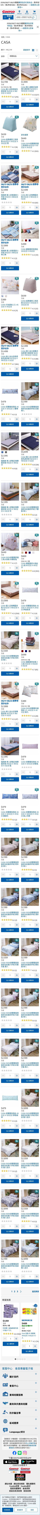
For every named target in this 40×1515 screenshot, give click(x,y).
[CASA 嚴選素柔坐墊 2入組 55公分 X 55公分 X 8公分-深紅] (22, 651)
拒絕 (32, 1510)
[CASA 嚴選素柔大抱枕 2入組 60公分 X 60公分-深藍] (29, 552)
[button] (34, 17)
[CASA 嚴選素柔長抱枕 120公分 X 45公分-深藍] (29, 240)
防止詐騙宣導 (30, 1443)
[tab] (20, 1376)
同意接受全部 (8, 1510)
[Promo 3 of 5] (20, 1359)
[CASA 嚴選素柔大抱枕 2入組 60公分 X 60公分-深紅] (26, 552)
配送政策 (27, 1491)
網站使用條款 (19, 1484)
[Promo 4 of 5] (22, 1359)
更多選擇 (24, 135)
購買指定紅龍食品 (25, 2)
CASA (8, 37)
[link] (10, 79)
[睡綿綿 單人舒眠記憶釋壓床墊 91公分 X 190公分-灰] (6, 452)
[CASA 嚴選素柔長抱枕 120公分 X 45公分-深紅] (26, 240)
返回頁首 (35, 1291)
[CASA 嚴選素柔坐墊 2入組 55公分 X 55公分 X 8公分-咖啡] (29, 651)
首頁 (2, 37)
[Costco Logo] (8, 12)
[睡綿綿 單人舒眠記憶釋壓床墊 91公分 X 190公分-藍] (2, 452)
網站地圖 (8, 1484)
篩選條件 (26, 50)
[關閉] (38, 27)
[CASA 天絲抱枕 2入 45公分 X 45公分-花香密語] (2, 296)
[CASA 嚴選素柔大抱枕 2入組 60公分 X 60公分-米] (22, 552)
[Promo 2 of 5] (18, 1359)
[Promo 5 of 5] (25, 1359)
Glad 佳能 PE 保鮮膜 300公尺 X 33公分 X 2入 (29, 1335)
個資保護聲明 (15, 1488)
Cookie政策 (14, 1486)
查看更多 (20, 1510)
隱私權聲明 (30, 1484)
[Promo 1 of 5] (15, 1359)
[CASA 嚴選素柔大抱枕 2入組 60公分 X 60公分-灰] (33, 552)
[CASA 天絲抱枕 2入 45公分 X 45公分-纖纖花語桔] (6, 296)
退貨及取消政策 (15, 1491)
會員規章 (26, 1488)
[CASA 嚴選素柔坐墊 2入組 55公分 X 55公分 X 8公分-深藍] (26, 651)
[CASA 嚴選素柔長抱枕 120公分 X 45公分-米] (22, 240)
